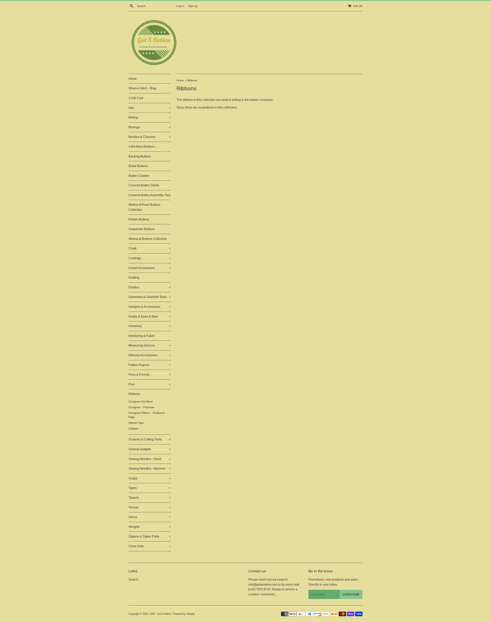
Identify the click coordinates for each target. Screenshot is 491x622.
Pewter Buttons (139, 219)
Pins (150, 384)
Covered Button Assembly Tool (149, 195)
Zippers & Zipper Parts (150, 536)
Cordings (150, 258)
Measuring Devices (150, 345)
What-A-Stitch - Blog (142, 88)
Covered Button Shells (144, 185)
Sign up (192, 5)
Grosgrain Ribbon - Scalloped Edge (146, 415)
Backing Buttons (140, 156)
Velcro (150, 517)
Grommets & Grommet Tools (150, 297)
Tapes (150, 488)
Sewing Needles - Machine (150, 468)
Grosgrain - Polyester (141, 407)
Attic (150, 107)
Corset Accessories (150, 268)
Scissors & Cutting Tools (150, 439)
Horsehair (150, 326)
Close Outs (150, 546)
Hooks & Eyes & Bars (150, 316)
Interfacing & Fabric (142, 335)
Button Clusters (139, 175)
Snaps (150, 478)
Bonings (150, 127)
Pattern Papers (150, 365)
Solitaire (133, 428)
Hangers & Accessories (150, 306)
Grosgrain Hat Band (141, 401)
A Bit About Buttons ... (143, 146)
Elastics (150, 287)
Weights (150, 526)
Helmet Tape (136, 422)
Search (133, 579)
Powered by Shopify (184, 613)
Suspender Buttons (142, 229)
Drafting (134, 277)
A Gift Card (136, 98)
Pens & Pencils (150, 374)
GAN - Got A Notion (160, 613)
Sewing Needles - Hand (150, 459)
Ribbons (149, 394)
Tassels (150, 497)
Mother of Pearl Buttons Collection (144, 207)
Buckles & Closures (150, 136)
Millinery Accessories (150, 355)
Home (133, 78)
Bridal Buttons (138, 166)
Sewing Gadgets (150, 449)
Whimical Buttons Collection (148, 238)
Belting (150, 117)
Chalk (150, 248)
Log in (180, 5)
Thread (150, 507)
